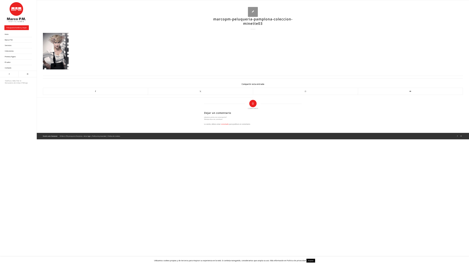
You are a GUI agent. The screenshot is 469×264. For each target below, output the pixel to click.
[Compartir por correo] (410, 91)
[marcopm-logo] (16, 12)
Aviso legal (87, 136)
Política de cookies (114, 136)
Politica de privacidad (296, 260)
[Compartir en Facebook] (95, 91)
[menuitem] (18, 28)
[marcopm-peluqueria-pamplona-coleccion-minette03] (253, 12)
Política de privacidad (99, 136)
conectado (225, 124)
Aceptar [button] (311, 260)
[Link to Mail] (27, 74)
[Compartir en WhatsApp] (305, 91)
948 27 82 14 (16, 81)
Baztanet (54, 136)
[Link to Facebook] (9, 74)
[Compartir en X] (200, 91)
